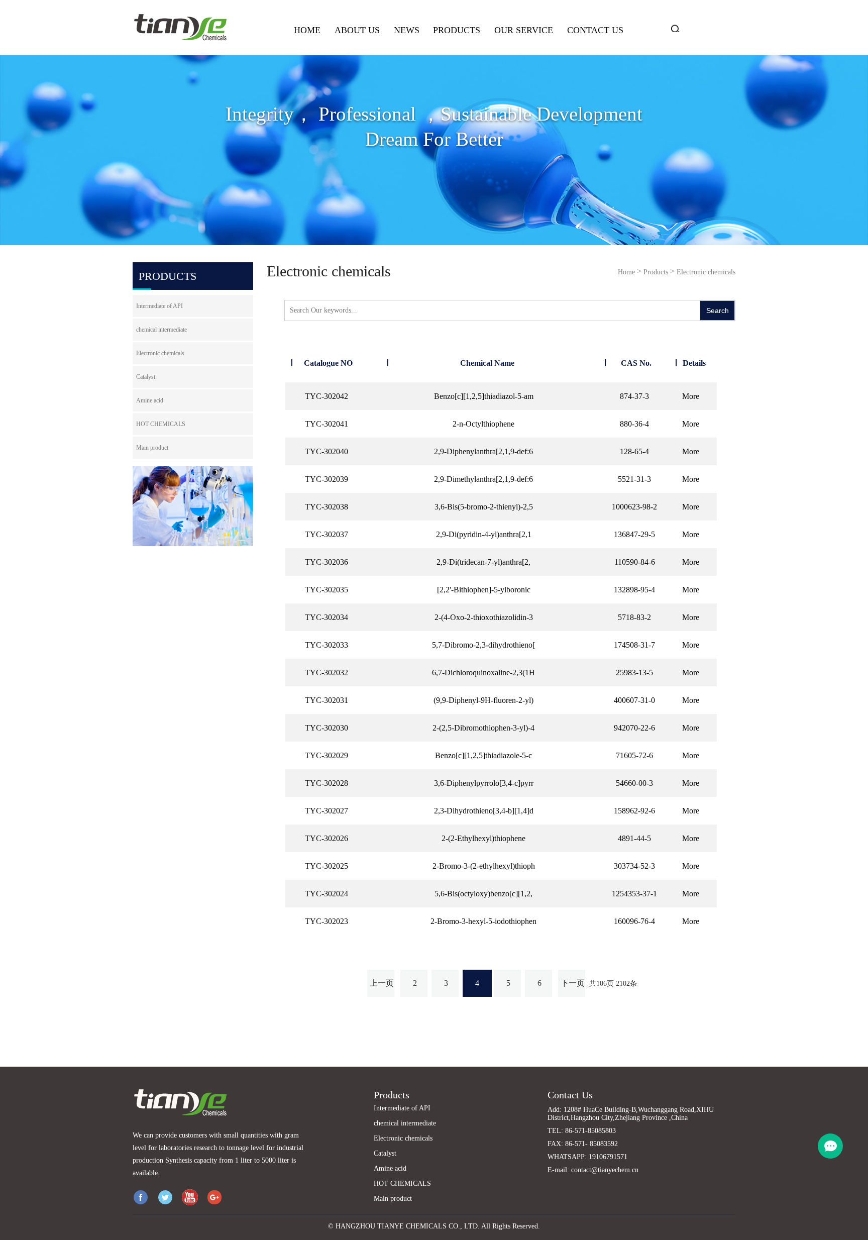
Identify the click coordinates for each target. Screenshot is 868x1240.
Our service (523, 30)
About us (357, 30)
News (406, 30)
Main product (152, 447)
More (690, 396)
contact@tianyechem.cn (604, 1170)
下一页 (573, 983)
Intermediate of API (159, 305)
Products (456, 30)
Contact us (595, 30)
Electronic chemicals (160, 353)
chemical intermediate (161, 329)
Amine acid (149, 400)
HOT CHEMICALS (160, 424)
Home (307, 30)
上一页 (382, 983)
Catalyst (145, 376)
